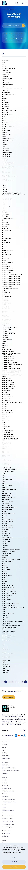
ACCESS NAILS (5, 597)
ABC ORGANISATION (7, 410)
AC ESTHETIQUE (6, 539)
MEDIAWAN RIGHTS (6, 319)
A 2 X (3, 62)
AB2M (3, 343)
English (4, 842)
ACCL (3, 611)
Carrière (4, 750)
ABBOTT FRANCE (6, 398)
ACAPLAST (4, 573)
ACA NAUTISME (6, 555)
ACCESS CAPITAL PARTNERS (9, 593)
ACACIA (4, 557)
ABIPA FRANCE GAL (6, 461)
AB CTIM (4, 313)
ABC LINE (4, 406)
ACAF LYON (5, 567)
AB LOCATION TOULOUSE (8, 333)
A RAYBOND (5, 159)
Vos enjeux (5, 773)
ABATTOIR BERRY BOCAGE (8, 351)
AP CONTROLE (5, 144)
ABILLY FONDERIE (6, 455)
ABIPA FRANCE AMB (7, 465)
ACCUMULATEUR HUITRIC (8, 631)
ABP (3, 491)
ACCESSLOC (5, 601)
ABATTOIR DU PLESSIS (7, 366)
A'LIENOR (4, 179)
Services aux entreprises (8, 815)
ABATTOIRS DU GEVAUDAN (8, 386)
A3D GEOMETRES (6, 238)
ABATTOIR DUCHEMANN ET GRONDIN (11, 369)
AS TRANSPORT (6, 165)
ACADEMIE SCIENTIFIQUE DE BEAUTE (11, 559)
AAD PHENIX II (5, 258)
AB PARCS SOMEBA (7, 339)
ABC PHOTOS (5, 416)
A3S (3, 244)
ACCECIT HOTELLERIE (7, 585)
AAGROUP (4, 264)
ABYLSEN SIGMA (6, 531)
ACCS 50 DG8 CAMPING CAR (9, 627)
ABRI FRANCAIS (6, 499)
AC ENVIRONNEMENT (7, 537)
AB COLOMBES (5, 309)
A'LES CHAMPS (5, 60)
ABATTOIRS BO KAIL (7, 380)
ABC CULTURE (5, 420)
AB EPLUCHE (5, 323)
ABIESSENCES (5, 453)
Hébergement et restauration (9, 802)
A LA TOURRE (5, 124)
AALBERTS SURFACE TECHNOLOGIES (11, 276)
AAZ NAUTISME (6, 292)
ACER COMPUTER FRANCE (8, 654)
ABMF (3, 481)
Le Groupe (4, 744)
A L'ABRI (4, 118)
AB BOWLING (5, 299)
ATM (3, 171)
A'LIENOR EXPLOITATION (8, 181)
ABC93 (4, 422)
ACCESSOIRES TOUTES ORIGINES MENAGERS (13, 607)
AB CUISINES (5, 315)
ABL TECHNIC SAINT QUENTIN (9, 469)
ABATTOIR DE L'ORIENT (8, 356)
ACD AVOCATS (5, 638)
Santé (3, 813)
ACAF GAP (4, 565)
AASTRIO (4, 290)
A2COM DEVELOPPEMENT (8, 218)
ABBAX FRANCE (6, 394)
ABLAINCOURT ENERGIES (8, 471)
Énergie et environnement (8, 799)
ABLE (3, 473)
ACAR (3, 577)
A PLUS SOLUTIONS (7, 152)
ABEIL (3, 428)
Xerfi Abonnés (5, 755)
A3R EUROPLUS (6, 242)
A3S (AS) (4, 246)
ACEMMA (4, 652)
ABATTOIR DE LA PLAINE (8, 358)
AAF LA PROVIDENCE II (7, 262)
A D (3, 96)
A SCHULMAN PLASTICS (8, 167)
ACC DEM (4, 581)
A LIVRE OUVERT (6, 130)
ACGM (3, 668)
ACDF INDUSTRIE (6, 640)
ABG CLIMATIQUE (6, 443)
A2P (3, 232)
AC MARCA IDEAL (6, 541)
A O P (3, 142)
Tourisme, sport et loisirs (8, 824)
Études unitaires (6, 765)
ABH (3, 445)
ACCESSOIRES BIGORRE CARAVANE (10, 603)
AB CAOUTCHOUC (6, 303)
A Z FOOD (4, 189)
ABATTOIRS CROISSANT (8, 382)
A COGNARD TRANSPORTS (8, 94)
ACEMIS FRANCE (6, 650)
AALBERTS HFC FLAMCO (8, 272)
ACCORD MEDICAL (6, 623)
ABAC (3, 347)
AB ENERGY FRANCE (7, 321)
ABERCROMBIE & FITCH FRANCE (10, 439)
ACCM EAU (4, 615)
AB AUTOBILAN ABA (7, 296)
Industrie (4, 807)
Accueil (3, 9)
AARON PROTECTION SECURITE (10, 288)
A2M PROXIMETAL (6, 230)
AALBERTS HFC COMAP (8, 270)
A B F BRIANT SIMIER (7, 78)
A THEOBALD (5, 175)
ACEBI (3, 646)
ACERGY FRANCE (6, 656)
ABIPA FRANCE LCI (6, 463)
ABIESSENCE (5, 451)
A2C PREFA (5, 216)
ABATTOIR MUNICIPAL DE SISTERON (11, 373)
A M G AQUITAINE (6, 134)
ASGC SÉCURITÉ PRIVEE (8, 163)
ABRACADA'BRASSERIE (7, 495)
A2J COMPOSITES (6, 228)
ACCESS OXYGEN (6, 599)
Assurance (4, 782)
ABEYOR (4, 441)
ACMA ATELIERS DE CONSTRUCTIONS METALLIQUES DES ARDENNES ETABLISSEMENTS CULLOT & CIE (14, 195)
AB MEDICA (5, 337)
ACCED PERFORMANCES (8, 587)
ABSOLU (4, 517)
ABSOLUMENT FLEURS (7, 521)
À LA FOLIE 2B (5, 122)
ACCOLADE (5, 617)
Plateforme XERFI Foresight (8, 767)
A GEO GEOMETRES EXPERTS (9, 110)
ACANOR (4, 571)
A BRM (3, 80)
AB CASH (4, 305)
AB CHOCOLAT (5, 307)
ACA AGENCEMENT (6, 553)
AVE (3, 204)
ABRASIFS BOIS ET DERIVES (9, 497)
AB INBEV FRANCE (6, 329)
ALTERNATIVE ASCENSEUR (8, 68)
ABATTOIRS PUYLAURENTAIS (9, 388)
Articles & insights (6, 833)
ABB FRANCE (5, 392)
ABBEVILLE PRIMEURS (7, 396)
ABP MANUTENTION (7, 493)
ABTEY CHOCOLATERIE (7, 527)
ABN (3, 483)
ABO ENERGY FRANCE (7, 485)
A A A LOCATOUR (6, 70)
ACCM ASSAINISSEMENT (8, 613)
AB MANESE (5, 335)
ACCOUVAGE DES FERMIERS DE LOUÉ (11, 625)
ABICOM (4, 449)
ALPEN (3, 120)
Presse (4, 747)
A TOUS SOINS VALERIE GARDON (10, 177)
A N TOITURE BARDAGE (7, 140)
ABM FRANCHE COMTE (7, 479)
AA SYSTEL (5, 252)
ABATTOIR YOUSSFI (7, 378)
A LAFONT (4, 128)
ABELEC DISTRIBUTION (7, 430)
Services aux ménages (7, 818)
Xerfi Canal (5, 752)
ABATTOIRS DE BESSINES (8, 384)
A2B (3, 210)
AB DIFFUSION (5, 317)
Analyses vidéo (6, 836)
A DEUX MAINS (5, 104)
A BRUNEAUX (5, 82)
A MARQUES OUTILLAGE (8, 138)
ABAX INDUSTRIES (6, 390)
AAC (3, 256)
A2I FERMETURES (6, 224)
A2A (3, 208)
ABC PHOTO (5, 414)
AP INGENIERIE (5, 148)
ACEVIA (4, 662)
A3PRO (4, 240)
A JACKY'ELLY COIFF (7, 114)
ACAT (3, 579)
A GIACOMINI (5, 112)
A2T (3, 234)
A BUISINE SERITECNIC (7, 84)
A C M (3, 86)
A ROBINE (4, 161)
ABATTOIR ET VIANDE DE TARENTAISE (11, 371)
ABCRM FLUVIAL (6, 426)
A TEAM (4, 187)
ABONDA (4, 487)
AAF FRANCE (5, 260)
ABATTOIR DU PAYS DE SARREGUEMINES (12, 364)
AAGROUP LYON (6, 266)
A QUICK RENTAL (6, 156)
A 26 (3, 64)
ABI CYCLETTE (5, 447)
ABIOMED (4, 457)
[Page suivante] (25, 681)
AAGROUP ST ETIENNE (7, 268)
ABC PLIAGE (5, 418)
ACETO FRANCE (6, 660)
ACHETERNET (5, 670)
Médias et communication (8, 810)
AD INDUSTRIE (5, 98)
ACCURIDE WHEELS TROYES (9, 636)
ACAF (3, 563)
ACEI (3, 648)
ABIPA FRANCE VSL (6, 467)
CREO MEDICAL (6, 503)
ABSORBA (4, 523)
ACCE (3, 583)
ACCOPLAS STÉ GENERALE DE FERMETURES (12, 621)
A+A (3, 183)
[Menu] (26, 3)
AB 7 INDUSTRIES (6, 72)
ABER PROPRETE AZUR (7, 434)
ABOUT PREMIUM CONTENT (9, 489)
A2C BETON (5, 212)
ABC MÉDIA (5, 408)
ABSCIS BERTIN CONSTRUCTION (10, 507)
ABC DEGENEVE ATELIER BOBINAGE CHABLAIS (13, 402)
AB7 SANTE (5, 345)
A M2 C (4, 136)
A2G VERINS (5, 222)
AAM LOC (4, 191)
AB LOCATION (5, 331)
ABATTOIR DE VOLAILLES (8, 360)
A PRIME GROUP (6, 154)
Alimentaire (4, 779)
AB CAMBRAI (5, 301)
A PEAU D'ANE (5, 150)
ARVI (3, 629)
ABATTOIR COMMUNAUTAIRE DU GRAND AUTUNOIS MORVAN (12, 354)
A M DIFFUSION (6, 132)
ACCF (3, 609)
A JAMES (4, 116)
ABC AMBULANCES (6, 400)
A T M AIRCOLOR (6, 173)
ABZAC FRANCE (6, 535)
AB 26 (3, 294)
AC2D (3, 547)
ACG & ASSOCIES (6, 666)
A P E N (4, 146)
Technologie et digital (7, 821)
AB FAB (4, 341)
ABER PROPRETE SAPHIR (8, 436)
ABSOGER (4, 515)
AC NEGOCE (5, 545)
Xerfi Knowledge (6, 758)
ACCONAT (4, 619)
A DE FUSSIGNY (6, 102)
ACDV (3, 644)
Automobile (5, 785)
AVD (3, 202)
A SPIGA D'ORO (6, 169)
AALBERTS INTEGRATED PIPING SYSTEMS (12, 274)
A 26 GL (4, 66)
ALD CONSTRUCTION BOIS (8, 198)
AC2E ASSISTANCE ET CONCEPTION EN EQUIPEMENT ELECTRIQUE (11, 550)
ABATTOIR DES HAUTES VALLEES (10, 362)
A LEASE (4, 185)
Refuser (14, 857)
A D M (3, 100)
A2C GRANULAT (6, 214)
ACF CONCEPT (5, 664)
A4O (3, 248)
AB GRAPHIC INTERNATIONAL (9, 327)
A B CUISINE (5, 76)
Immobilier (4, 804)
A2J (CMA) (4, 226)
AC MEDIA (4, 543)
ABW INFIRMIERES (6, 529)
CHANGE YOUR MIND (7, 349)
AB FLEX (4, 325)
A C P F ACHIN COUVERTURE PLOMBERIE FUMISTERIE (12, 89)
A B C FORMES (5, 74)
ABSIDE (4, 511)
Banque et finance (6, 788)
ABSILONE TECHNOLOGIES (8, 513)
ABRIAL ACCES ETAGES (7, 501)
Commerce (4, 793)
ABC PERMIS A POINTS (7, 412)
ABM (3, 475)
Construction (5, 796)
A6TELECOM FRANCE (7, 250)
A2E (3, 220)
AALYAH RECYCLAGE (7, 286)
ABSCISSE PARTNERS (7, 509)
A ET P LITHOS (5, 108)
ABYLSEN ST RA (6, 533)
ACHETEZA (5, 672)
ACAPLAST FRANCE (7, 575)
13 (22, 681)
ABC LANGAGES (6, 404)
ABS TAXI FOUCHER (7, 505)
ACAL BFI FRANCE (6, 569)
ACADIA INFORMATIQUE (8, 561)
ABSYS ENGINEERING (7, 525)
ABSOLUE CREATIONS (7, 519)
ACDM (3, 642)
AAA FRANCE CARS (6, 254)
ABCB (3, 424)
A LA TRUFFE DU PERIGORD (8, 126)
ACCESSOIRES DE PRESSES (8, 605)
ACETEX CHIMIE (6, 658)
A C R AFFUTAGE (6, 92)
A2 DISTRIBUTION (6, 206)
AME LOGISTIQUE (6, 200)
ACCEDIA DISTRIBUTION (8, 589)
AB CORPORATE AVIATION (8, 311)
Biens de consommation (8, 791)
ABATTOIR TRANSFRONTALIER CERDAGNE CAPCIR (12, 375)
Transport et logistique (7, 827)
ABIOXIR (4, 459)
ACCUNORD (5, 634)
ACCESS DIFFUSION (7, 595)
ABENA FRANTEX (6, 432)
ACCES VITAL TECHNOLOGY (9, 591)
